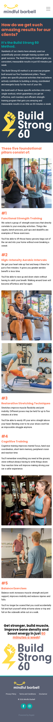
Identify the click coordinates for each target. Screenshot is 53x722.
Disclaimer (43, 694)
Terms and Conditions (27, 694)
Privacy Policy (11, 694)
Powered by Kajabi (26, 715)
